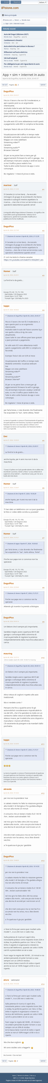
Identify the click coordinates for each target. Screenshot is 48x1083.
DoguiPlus (9, 91)
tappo (6, 306)
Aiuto (14, 1075)
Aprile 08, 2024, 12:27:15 (11, 657)
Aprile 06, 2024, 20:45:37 (11, 95)
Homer (7, 271)
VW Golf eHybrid (10, 58)
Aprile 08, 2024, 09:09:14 (11, 621)
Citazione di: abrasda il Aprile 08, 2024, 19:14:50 (23, 866)
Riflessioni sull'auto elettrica (15, 52)
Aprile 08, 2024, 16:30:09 (11, 744)
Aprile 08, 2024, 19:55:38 (11, 984)
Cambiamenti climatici (13, 40)
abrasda (8, 789)
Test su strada (8, 61)
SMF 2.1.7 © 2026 (18, 1078)
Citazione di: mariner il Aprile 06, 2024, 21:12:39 (23, 236)
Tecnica (6, 49)
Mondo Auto (8, 37)
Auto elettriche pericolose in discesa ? (19, 46)
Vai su (4, 1061)
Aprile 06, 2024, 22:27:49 (11, 230)
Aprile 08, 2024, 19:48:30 (11, 860)
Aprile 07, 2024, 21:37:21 (11, 537)
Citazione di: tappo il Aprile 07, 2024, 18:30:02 (22, 544)
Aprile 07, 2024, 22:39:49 (11, 587)
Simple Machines (30, 1078)
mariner (8, 185)
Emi (5, 436)
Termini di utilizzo (23, 1075)
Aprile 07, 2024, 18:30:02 (11, 310)
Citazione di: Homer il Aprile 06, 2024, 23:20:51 (22, 446)
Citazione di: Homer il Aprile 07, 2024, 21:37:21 (22, 593)
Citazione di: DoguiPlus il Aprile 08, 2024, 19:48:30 (23, 990)
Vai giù (4, 85)
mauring (8, 653)
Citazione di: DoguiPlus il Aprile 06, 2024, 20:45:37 (23, 316)
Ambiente (7, 43)
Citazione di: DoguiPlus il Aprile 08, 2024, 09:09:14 (23, 666)
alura (6, 980)
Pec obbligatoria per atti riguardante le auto (22, 64)
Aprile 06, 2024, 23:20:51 (11, 275)
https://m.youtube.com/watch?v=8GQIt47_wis (23, 259)
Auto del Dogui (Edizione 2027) (16, 34)
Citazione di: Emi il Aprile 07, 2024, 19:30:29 (21, 494)
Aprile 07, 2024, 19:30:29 (11, 440)
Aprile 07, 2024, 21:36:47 (11, 488)
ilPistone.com (10, 7)
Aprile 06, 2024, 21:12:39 (11, 189)
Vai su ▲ (33, 1075)
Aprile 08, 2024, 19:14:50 (11, 793)
